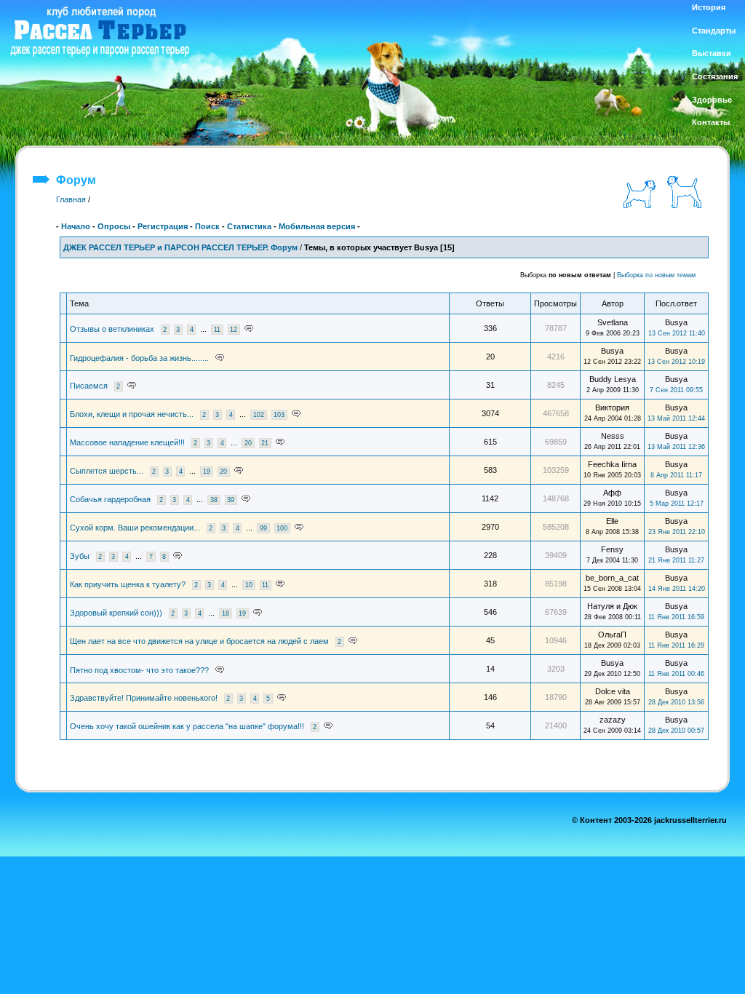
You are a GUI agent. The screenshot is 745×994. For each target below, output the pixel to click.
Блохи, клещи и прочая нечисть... (132, 414)
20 (248, 443)
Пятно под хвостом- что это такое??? (139, 670)
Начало (75, 226)
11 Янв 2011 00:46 (676, 673)
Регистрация (163, 226)
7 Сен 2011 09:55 (676, 390)
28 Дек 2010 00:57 (676, 730)
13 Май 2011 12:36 (676, 446)
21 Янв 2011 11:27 (676, 560)
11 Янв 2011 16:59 (676, 617)
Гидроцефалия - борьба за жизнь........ (139, 358)
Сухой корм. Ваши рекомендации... (135, 527)
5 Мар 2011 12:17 (677, 503)
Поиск (207, 226)
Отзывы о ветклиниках (112, 329)
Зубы (79, 556)
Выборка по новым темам (656, 275)
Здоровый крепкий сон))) (116, 612)
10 (248, 585)
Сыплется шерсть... (106, 470)
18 (225, 613)
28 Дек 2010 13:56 (676, 702)
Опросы (113, 226)
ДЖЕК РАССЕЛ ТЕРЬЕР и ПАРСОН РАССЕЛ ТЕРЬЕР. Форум (180, 247)
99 (263, 528)
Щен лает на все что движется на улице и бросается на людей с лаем (199, 641)
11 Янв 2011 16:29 (676, 645)
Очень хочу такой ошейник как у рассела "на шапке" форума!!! (187, 726)
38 (214, 500)
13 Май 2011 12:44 (676, 418)
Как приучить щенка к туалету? (128, 584)
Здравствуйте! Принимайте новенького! (144, 697)
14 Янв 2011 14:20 (676, 588)
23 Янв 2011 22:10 (676, 532)
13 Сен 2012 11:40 (676, 333)
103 (279, 414)
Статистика (249, 226)
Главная (71, 199)
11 (217, 329)
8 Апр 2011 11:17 (676, 475)
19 (206, 471)
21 (264, 443)
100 (281, 528)
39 (230, 500)
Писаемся (89, 385)
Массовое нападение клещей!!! (127, 442)
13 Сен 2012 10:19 (676, 361)
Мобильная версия (317, 226)
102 (258, 414)
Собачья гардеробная (110, 499)
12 (233, 329)
